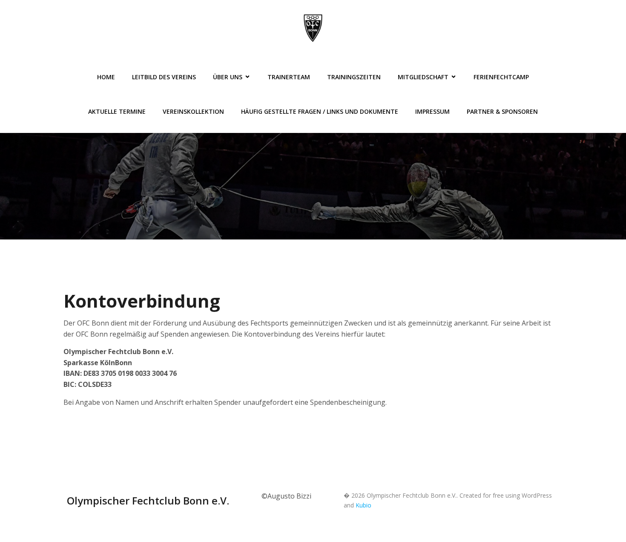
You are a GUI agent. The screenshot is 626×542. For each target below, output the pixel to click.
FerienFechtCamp (501, 77)
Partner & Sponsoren (502, 111)
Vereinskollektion (193, 111)
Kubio (363, 505)
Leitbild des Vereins (164, 77)
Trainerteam (288, 77)
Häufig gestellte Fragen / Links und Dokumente (319, 111)
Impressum (432, 111)
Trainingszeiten (354, 77)
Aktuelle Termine (117, 111)
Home (106, 77)
